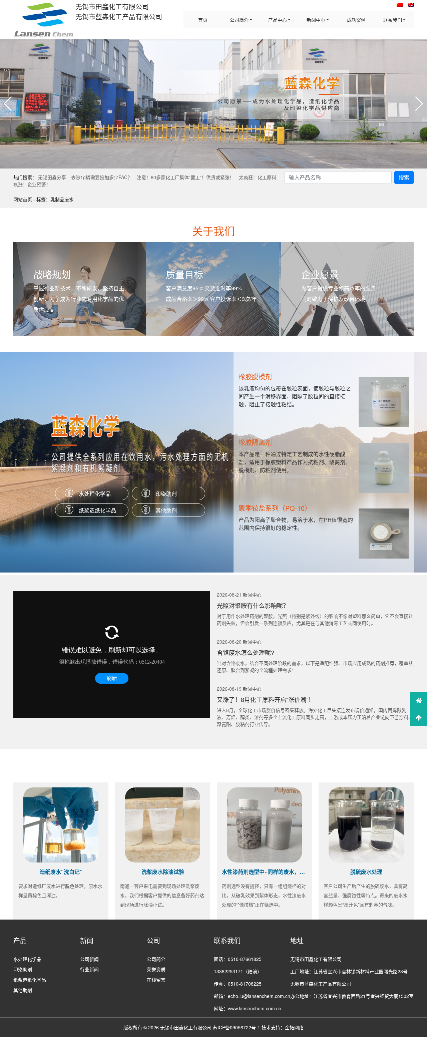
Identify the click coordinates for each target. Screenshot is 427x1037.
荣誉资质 (156, 969)
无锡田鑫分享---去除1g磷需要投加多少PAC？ (85, 177)
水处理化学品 (95, 493)
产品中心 (277, 19)
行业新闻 (89, 969)
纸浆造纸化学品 (97, 510)
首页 (202, 19)
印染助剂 (166, 493)
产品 (20, 940)
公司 (153, 940)
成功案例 (356, 19)
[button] (7, 103)
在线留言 (156, 979)
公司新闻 (89, 959)
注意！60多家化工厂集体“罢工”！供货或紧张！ (185, 177)
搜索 (404, 177)
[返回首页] (418, 700)
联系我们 (392, 19)
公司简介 (239, 19)
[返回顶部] (418, 717)
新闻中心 (316, 19)
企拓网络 (294, 1027)
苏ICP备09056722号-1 (236, 1027)
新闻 (86, 940)
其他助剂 (166, 510)
